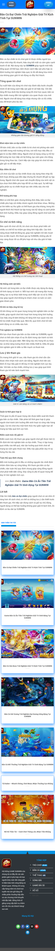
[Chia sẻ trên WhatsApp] (18, 926)
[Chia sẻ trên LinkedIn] (27, 932)
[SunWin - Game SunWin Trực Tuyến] (30, 4)
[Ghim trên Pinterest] (37, 926)
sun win (5, 909)
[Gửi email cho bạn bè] (32, 926)
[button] (3, 4)
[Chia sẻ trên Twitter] (27, 926)
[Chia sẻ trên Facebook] (23, 926)
